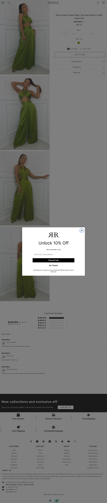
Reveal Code (53, 260)
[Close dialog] (82, 230)
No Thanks (53, 265)
